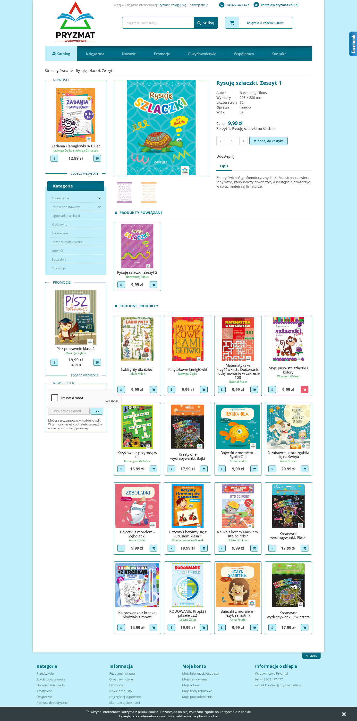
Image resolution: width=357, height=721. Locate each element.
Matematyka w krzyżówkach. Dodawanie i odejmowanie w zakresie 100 (238, 371)
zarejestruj (199, 5)
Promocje (162, 53)
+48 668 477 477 (237, 5)
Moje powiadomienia (197, 697)
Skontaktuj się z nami (124, 702)
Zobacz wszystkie (84, 173)
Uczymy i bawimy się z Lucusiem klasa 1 (188, 533)
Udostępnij (241, 156)
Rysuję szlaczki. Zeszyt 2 (137, 272)
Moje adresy (191, 685)
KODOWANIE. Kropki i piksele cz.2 (187, 613)
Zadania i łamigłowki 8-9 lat (76, 146)
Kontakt (279, 53)
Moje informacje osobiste (200, 673)
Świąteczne (60, 233)
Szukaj (208, 22)
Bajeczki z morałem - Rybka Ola (238, 454)
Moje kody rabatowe (197, 691)
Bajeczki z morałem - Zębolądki (137, 533)
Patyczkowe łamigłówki (187, 369)
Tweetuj (254, 156)
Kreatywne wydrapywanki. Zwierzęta (288, 614)
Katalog (63, 53)
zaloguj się (178, 5)
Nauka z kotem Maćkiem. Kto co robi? (238, 533)
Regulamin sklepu (122, 673)
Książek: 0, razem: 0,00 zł (265, 23)
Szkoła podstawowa (66, 207)
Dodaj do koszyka (271, 141)
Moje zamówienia (194, 679)
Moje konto (194, 666)
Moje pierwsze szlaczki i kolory (288, 369)
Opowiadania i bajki (66, 216)
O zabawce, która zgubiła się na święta (288, 454)
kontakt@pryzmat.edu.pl (279, 5)
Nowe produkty (120, 691)
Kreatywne (59, 224)
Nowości (129, 53)
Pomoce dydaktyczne (67, 242)
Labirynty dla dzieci (137, 369)
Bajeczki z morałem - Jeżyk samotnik (238, 613)
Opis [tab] (224, 165)
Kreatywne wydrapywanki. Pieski (288, 535)
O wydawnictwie (202, 53)
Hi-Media (311, 655)
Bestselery (59, 259)
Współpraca (244, 53)
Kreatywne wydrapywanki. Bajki (187, 456)
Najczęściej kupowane (125, 697)
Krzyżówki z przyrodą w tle (137, 454)
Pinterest (267, 156)
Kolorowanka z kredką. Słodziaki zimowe (137, 614)
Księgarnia (95, 53)
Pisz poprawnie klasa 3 (76, 348)
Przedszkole (60, 198)
